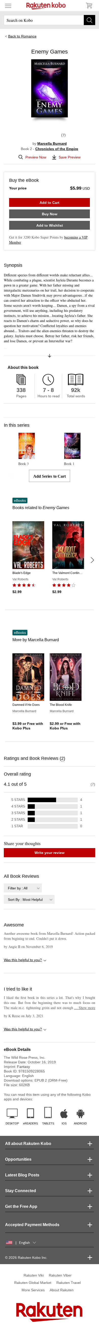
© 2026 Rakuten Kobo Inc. (26, 1258)
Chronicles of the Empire (56, 149)
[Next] (92, 560)
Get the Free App (21, 1206)
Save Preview (69, 157)
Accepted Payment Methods (32, 1225)
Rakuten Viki (34, 1275)
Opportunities (18, 1159)
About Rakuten (62, 1290)
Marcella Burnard (52, 143)
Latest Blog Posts (22, 1175)
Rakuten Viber (60, 1275)
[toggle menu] (8, 5)
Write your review (49, 853)
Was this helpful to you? (23, 960)
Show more (84, 1007)
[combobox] (23, 888)
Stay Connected (20, 1191)
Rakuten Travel (68, 1283)
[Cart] (88, 5)
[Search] (89, 20)
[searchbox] (49, 20)
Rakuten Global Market (32, 1283)
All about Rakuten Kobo (28, 1143)
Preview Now (35, 157)
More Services (33, 1290)
